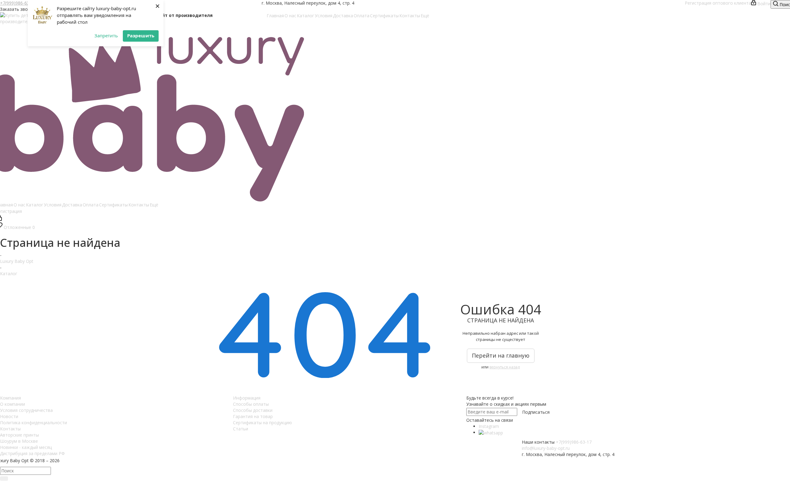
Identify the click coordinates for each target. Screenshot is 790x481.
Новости (9, 416)
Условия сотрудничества (26, 410)
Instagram (489, 426)
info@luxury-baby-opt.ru (546, 448)
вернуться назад (504, 367)
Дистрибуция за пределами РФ (32, 453)
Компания (10, 398)
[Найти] (4, 478)
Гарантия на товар (253, 416)
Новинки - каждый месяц (26, 447)
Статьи (240, 429)
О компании (12, 404)
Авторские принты (19, 435)
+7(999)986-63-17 (18, 3)
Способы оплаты (251, 404)
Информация (246, 398)
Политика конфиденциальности (33, 422)
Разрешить (140, 35)
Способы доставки (252, 410)
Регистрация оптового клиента (718, 3)
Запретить (106, 35)
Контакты (10, 429)
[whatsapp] (491, 432)
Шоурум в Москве (19, 441)
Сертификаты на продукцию (262, 422)
